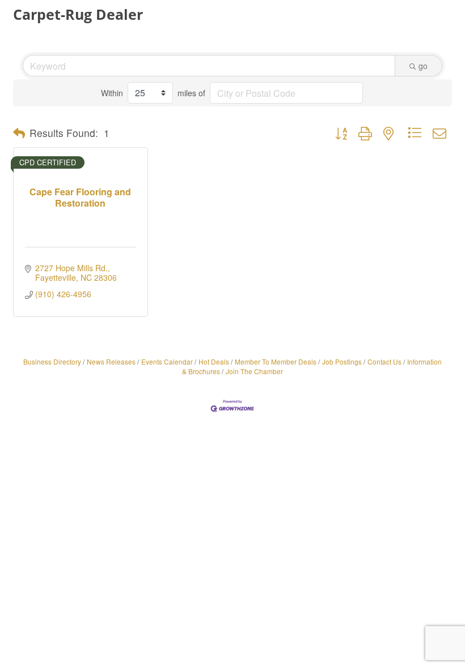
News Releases (111, 361)
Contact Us (384, 361)
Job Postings (342, 361)
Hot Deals (213, 361)
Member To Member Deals (275, 361)
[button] (19, 133)
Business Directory (52, 361)
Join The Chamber (254, 371)
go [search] (423, 65)
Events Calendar (167, 361)
